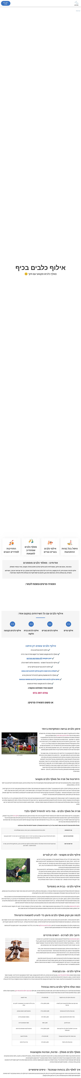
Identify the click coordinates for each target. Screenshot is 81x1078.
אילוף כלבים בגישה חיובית (62, 735)
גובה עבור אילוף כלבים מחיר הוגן (23, 990)
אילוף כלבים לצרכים (74, 939)
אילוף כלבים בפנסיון (74, 906)
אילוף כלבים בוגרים (50, 630)
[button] (70, 3)
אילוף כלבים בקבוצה (12, 630)
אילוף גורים (68, 630)
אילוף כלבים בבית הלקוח (45, 925)
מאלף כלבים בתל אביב (63, 975)
